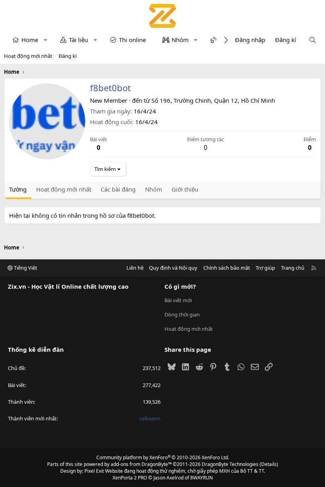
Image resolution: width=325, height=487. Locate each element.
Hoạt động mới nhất (28, 55)
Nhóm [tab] (153, 189)
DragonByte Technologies (230, 464)
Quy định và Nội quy (173, 267)
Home (29, 40)
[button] (45, 40)
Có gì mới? (180, 286)
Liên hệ (134, 267)
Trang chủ (292, 267)
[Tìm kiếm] (312, 40)
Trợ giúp (265, 267)
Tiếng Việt (25, 267)
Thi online (132, 40)
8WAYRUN (201, 477)
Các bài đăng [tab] (118, 189)
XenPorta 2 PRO (130, 477)
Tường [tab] (18, 189)
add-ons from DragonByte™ (141, 464)
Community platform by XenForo (162, 457)
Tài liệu (78, 40)
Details (269, 464)
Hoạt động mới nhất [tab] (63, 189)
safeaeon (150, 418)
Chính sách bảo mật (226, 267)
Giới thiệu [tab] (185, 189)
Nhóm (180, 40)
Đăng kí (67, 55)
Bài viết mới (178, 300)
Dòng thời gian (182, 314)
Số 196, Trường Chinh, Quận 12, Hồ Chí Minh (213, 100)
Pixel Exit (94, 471)
